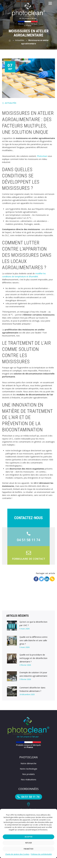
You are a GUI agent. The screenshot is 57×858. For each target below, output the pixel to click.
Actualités (10, 103)
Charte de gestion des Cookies (17, 854)
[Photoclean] (28, 14)
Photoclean (42, 156)
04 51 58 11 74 (30, 797)
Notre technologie (28, 768)
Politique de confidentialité (41, 854)
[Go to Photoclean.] (9, 40)
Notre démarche (28, 763)
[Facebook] (36, 578)
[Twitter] (41, 578)
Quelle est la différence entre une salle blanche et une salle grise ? (33, 640)
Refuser (28, 843)
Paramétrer (28, 849)
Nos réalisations (28, 779)
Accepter (28, 837)
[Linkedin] (46, 578)
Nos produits (28, 774)
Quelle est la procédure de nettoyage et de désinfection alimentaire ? (33, 658)
